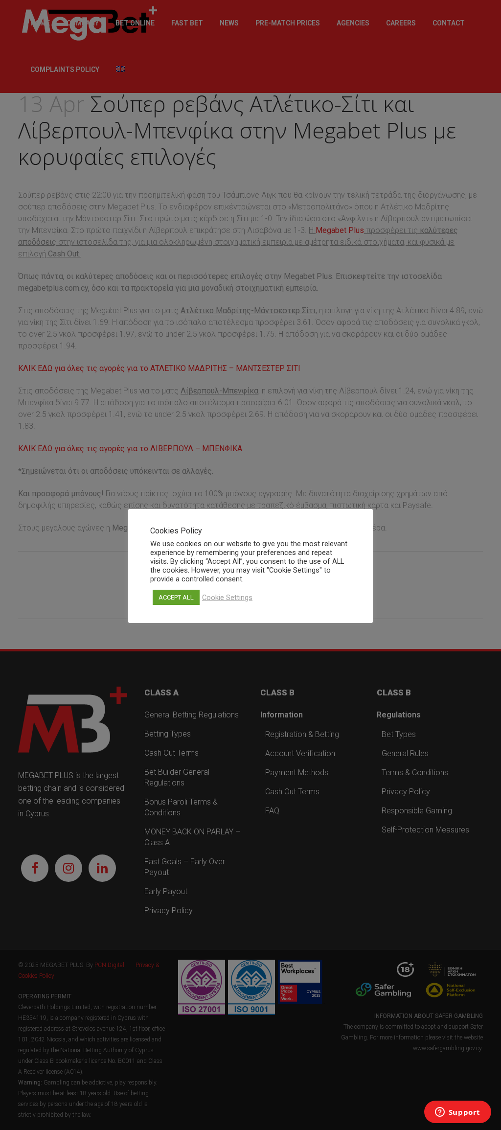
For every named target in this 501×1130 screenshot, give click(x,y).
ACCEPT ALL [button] (176, 597)
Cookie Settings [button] (227, 597)
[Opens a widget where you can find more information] (457, 1113)
